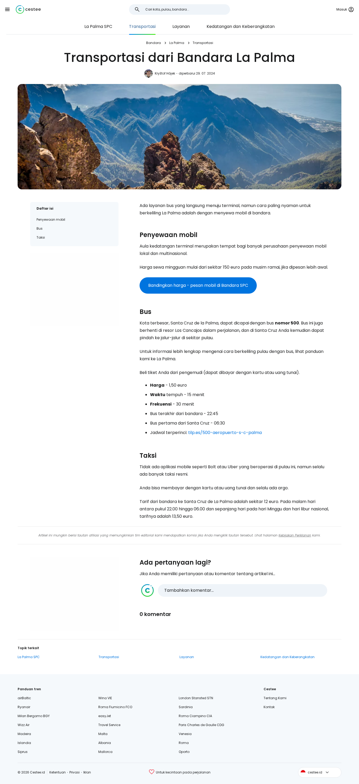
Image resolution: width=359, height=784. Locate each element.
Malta (102, 734)
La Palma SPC (98, 26)
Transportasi (142, 26)
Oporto (184, 752)
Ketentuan (57, 772)
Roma (184, 743)
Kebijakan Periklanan (295, 535)
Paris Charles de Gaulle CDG (201, 725)
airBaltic (24, 698)
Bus (40, 228)
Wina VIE (105, 698)
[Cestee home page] (28, 9)
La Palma (176, 43)
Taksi (41, 237)
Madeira (24, 734)
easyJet (104, 716)
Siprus (23, 752)
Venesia (185, 734)
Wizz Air (23, 725)
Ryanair (24, 707)
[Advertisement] (74, 289)
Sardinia (186, 707)
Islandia (24, 743)
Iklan (87, 772)
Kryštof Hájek (165, 73)
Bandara (153, 43)
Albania (104, 743)
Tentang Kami (275, 698)
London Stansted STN (196, 698)
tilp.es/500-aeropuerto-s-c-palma (225, 433)
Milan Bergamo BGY (34, 716)
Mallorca (105, 752)
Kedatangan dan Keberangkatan (241, 26)
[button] (7, 9)
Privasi (74, 772)
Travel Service (109, 725)
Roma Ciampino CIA (195, 716)
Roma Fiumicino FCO (115, 707)
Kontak (269, 707)
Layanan (181, 26)
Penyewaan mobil (51, 219)
